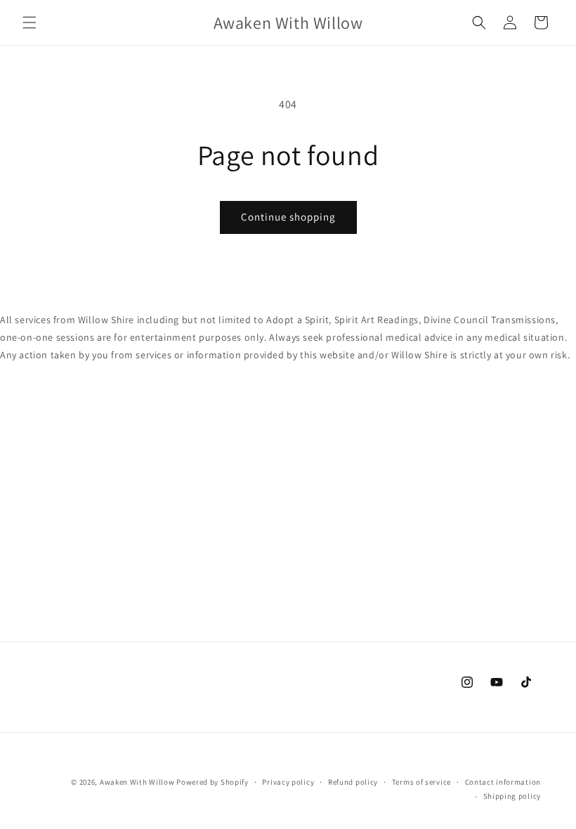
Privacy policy (288, 782)
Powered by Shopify (212, 782)
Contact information (503, 782)
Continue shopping (288, 216)
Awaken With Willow (137, 782)
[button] (29, 22)
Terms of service (421, 782)
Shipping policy (512, 796)
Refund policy (353, 782)
